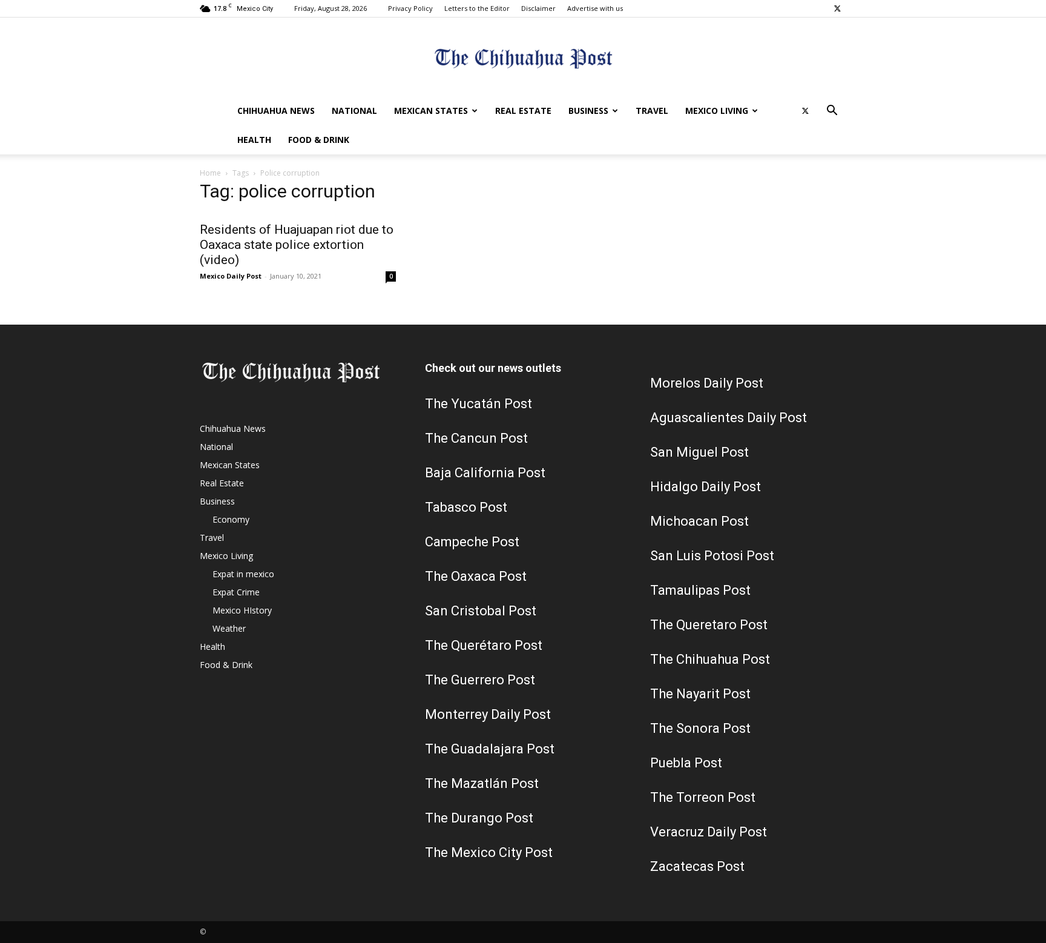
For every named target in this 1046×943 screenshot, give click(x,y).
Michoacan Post (699, 521)
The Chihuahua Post (710, 659)
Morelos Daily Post (706, 383)
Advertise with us (595, 8)
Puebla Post (686, 762)
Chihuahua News (276, 110)
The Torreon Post (702, 797)
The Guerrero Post (480, 679)
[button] (831, 111)
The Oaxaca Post (476, 576)
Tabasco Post (466, 507)
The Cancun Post (476, 438)
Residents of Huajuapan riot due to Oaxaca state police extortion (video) (296, 244)
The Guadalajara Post (489, 748)
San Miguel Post (699, 452)
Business (588, 110)
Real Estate (523, 110)
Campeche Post (472, 541)
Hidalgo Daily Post (705, 486)
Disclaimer (538, 8)
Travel (652, 110)
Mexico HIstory (242, 610)
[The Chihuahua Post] (523, 57)
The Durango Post (479, 818)
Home (210, 173)
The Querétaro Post (483, 645)
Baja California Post (485, 472)
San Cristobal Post (480, 610)
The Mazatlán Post (482, 783)
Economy (230, 519)
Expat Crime (236, 592)
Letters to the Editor (477, 8)
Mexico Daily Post (231, 275)
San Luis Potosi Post (712, 555)
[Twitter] (837, 8)
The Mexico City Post (489, 852)
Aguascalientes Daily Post (728, 417)
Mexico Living (716, 110)
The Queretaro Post (709, 624)
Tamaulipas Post (700, 590)
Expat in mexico (243, 574)
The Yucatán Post (478, 403)
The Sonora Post (700, 728)
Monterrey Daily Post (488, 714)
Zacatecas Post (697, 866)
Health (254, 139)
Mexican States (431, 110)
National (354, 110)
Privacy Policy (410, 8)
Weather (229, 628)
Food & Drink (318, 139)
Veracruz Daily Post (708, 831)
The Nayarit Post (700, 693)
